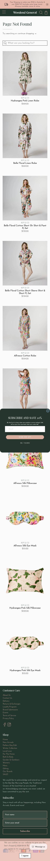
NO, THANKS (25, 443)
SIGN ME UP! (25, 437)
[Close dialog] (48, 411)
